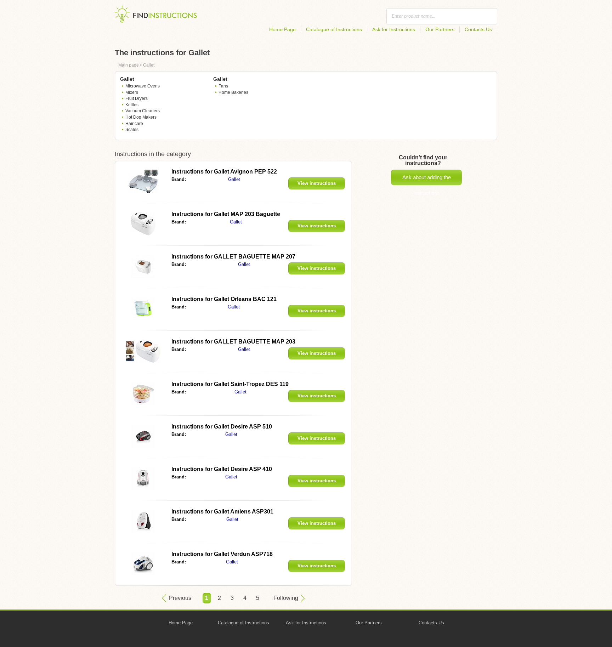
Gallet (234, 179)
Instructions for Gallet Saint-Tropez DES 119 (230, 384)
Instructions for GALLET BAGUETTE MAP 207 (233, 257)
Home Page (282, 29)
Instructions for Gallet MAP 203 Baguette (225, 214)
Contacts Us (478, 29)
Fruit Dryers (136, 98)
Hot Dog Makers (141, 117)
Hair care (134, 123)
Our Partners (439, 29)
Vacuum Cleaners (142, 110)
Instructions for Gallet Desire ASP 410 (221, 469)
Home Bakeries (233, 92)
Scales (131, 129)
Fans (223, 86)
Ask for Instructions (393, 29)
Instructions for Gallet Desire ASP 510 (221, 427)
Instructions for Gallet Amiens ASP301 (222, 512)
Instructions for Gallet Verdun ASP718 (222, 554)
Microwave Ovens (142, 86)
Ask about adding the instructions (426, 179)
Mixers (131, 92)
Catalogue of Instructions (334, 29)
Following (285, 598)
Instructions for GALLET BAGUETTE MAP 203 (233, 342)
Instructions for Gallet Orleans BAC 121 (224, 299)
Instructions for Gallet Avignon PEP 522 (224, 172)
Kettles (131, 104)
